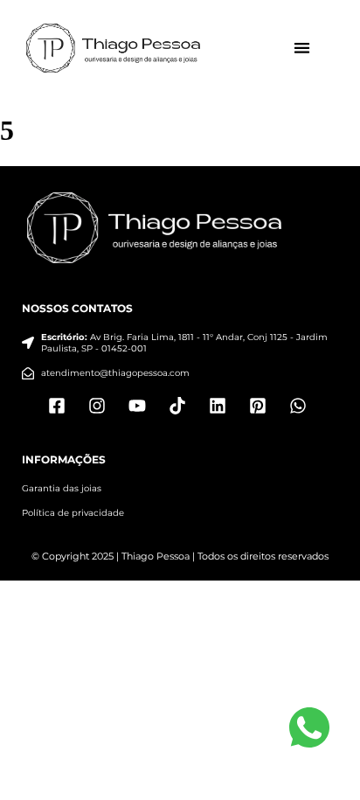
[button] (302, 48)
